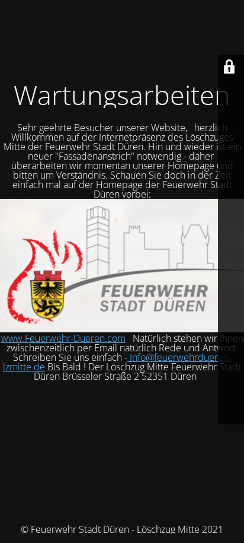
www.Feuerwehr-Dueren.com (63, 338)
